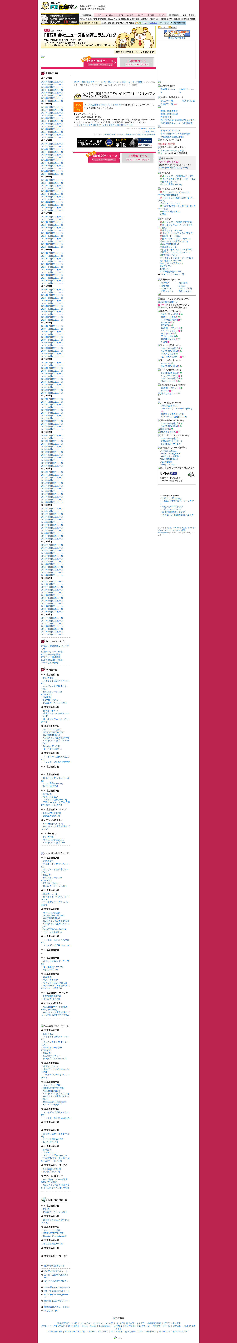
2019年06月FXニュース (52, 342)
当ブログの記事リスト (54, 1265)
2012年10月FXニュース (52, 587)
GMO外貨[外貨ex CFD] (170, 271)
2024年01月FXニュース (52, 174)
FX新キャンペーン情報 (52, 652)
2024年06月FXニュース (52, 160)
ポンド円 (140, 15)
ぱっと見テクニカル (141, 23)
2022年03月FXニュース (52, 241)
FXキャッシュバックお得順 (171, 150)
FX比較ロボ (153, 23)
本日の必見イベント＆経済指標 (175, 133)
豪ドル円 (151, 15)
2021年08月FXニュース (52, 264)
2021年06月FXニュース (52, 269)
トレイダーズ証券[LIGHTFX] (56, 762)
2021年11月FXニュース (52, 256)
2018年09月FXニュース (52, 371)
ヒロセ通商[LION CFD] (170, 260)
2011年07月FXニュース (52, 631)
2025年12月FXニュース (52, 107)
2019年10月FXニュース (52, 331)
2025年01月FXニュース (52, 137)
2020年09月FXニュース (52, 298)
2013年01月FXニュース (52, 575)
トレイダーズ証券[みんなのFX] (173, 167)
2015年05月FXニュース (52, 491)
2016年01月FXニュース (52, 466)
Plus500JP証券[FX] (170, 211)
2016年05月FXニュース (52, 455)
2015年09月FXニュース (52, 480)
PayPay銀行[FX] (50, 786)
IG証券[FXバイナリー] (171, 441)
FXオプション (154, 19)
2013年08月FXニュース (52, 556)
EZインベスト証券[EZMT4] (174, 416)
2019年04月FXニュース (52, 348)
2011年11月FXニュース (52, 621)
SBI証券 (47, 697)
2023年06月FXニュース (52, 196)
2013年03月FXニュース (52, 570)
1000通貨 (183, 283)
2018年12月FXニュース (52, 362)
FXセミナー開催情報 (50, 657)
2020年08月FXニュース (52, 300)
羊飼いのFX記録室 (169, 114)
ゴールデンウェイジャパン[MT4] (176, 408)
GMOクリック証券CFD (54, 842)
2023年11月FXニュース (52, 183)
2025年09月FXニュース (52, 115)
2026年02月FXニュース (52, 98)
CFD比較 (111, 23)
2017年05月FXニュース (52, 418)
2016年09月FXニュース (52, 444)
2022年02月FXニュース (52, 244)
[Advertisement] (157, 7)
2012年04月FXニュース (52, 603)
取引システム (185, 291)
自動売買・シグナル (166, 19)
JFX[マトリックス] (170, 203)
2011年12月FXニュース (52, 618)
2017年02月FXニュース (52, 426)
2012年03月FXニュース (52, 606)
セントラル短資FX (135, 82)
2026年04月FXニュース (52, 93)
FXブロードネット (51, 700)
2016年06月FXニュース (52, 452)
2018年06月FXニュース (52, 379)
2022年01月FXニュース (52, 247)
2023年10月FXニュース (52, 186)
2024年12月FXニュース (52, 144)
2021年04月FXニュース (52, 275)
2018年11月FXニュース (52, 365)
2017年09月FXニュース (52, 407)
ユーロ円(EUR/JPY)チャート (57, 1287)
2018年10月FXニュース (52, 368)
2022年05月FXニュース (52, 236)
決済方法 (165, 283)
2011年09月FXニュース (52, 626)
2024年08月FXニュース (52, 155)
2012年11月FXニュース (52, 584)
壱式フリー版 (167, 104)
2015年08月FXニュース (52, 483)
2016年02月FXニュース (52, 463)
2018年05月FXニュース (52, 382)
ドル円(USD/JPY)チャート (56, 1271)
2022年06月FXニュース (52, 233)
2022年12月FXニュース (52, 216)
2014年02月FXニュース (52, 536)
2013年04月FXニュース (52, 567)
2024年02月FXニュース (52, 171)
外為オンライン (50, 710)
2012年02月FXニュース (52, 609)
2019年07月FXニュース (52, 340)
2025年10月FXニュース (52, 113)
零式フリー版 (167, 101)
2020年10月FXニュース (52, 295)
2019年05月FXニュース (52, 345)
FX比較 (103, 23)
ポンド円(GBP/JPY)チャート (57, 1291)
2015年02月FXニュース (52, 499)
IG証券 (46, 1209)
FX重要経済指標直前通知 (172, 136)
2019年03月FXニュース (52, 351)
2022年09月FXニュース (52, 225)
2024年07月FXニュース (52, 157)
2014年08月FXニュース (52, 519)
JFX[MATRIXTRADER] (53, 732)
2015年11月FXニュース (52, 475)
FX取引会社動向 (85, 23)
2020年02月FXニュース (52, 317)
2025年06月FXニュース (52, 124)
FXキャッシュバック (165, 23)
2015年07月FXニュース (52, 486)
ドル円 (99, 15)
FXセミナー (95, 23)
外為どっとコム (169, 181)
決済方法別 (144, 19)
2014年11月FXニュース (52, 511)
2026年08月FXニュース (52, 82)
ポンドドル (119, 15)
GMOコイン (165, 266)
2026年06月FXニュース (52, 87)
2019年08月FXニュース (52, 337)
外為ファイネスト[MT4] (172, 414)
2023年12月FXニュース (52, 180)
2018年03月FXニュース (52, 387)
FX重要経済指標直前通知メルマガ (178, 515)
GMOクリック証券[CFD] (171, 263)
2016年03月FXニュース (52, 460)
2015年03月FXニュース (52, 497)
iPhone (182, 286)
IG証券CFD (48, 837)
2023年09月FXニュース (52, 188)
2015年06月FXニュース (52, 488)
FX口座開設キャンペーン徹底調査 (177, 123)
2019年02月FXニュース (52, 353)
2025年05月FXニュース (52, 126)
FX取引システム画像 (188, 19)
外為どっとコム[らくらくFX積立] (177, 233)
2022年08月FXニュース (52, 227)
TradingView (162, 532)
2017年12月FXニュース (52, 399)
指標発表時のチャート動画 (56, 1307)
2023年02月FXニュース (52, 207)
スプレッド (83, 19)
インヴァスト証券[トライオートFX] (178, 179)
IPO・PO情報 (129, 23)
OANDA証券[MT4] (169, 406)
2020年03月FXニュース (52, 314)
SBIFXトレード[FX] (171, 236)
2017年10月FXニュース (52, 404)
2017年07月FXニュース (52, 413)
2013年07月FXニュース (52, 559)
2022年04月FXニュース (52, 238)
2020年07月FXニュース (52, 303)
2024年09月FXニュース (52, 152)
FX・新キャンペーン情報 (115, 82)
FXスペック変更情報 (50, 654)
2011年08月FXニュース (52, 629)
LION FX (165, 325)
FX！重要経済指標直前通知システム (178, 120)
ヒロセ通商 (167, 462)
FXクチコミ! (164, 1331)
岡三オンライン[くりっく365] (176, 252)
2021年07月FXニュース (52, 267)
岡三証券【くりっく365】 (55, 703)
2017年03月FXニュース (52, 424)
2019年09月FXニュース (52, 334)
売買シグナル (167, 291)
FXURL (143, 128)
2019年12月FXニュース (52, 326)
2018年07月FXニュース (52, 376)
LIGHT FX (165, 322)
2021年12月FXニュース (52, 253)
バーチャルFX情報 (49, 662)
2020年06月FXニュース (52, 306)
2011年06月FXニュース (52, 634)
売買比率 (177, 19)
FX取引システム (51, 1310)
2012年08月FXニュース (52, 592)
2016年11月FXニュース (52, 438)
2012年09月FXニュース (52, 590)
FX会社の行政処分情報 (52, 660)
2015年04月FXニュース (52, 494)
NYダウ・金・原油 (188, 15)
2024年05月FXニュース (52, 163)
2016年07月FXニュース (52, 449)
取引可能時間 (102, 19)
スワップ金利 (92, 19)
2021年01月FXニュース (52, 283)
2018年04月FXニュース (52, 384)
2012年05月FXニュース (52, 601)
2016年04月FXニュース (52, 457)
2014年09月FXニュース (52, 517)
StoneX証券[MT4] (51, 746)
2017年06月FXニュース (52, 415)
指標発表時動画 (173, 15)
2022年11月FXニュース (52, 219)
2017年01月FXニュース (52, 429)
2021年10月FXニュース (52, 258)
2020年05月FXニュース (52, 309)
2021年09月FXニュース (52, 261)
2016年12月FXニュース (52, 435)
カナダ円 (161, 15)
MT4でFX (136, 19)
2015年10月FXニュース (52, 477)
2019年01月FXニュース (52, 356)
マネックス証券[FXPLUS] (55, 799)
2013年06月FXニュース (52, 561)
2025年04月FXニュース (52, 129)
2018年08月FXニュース (52, 373)
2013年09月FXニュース (52, 553)
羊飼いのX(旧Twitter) (171, 498)
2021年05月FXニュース (52, 272)
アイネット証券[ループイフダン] (177, 258)
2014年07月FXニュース (52, 522)
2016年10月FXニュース (52, 441)
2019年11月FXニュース (52, 329)
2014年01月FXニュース (52, 539)
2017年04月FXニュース (52, 421)
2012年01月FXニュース (52, 611)
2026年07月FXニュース (52, 84)
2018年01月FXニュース (52, 393)
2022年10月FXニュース (52, 222)
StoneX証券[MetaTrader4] (54, 929)
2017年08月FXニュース (52, 410)
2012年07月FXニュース (52, 595)
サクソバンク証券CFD (53, 840)
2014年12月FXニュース (52, 508)
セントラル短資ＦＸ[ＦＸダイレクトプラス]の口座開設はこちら (104, 125)
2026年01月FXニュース (52, 101)
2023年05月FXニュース (52, 199)
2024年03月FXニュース (52, 168)
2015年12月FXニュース (52, 472)
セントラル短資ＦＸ (52, 749)
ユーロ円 (130, 15)
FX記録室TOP (86, 15)
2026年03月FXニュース (52, 95)
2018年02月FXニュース (52, 390)
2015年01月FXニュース (52, 502)
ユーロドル (109, 15)
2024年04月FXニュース (52, 165)
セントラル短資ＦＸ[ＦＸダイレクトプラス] (102, 105)
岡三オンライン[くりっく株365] (177, 249)
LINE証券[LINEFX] (52, 813)
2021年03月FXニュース (52, 278)
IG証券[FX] (48, 678)
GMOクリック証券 (169, 314)
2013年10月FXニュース (52, 550)
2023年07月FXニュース (52, 194)
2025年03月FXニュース (52, 132)
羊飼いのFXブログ (179, 23)
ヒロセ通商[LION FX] (53, 783)
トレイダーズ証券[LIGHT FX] (178, 222)
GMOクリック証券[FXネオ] (56, 738)
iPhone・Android (114, 19)
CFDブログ (119, 23)
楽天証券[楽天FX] (51, 816)
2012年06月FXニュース (52, 598)
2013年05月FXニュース (52, 564)
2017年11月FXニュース (52, 402)
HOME (76, 82)
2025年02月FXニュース (52, 134)
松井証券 (47, 794)
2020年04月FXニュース (52, 311)
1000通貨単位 (126, 19)
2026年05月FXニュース (52, 90)
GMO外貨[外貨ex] (51, 735)
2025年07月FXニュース (52, 121)
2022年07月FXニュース (52, 230)
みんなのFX (166, 333)
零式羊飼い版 (188, 101)
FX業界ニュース (98, 38)
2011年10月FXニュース (52, 623)
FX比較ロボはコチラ (167, 302)
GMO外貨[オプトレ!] (53, 823)
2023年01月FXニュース (52, 210)
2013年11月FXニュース (52, 548)
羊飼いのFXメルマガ (170, 130)
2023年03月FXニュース (52, 205)
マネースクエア (50, 797)
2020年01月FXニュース (52, 320)
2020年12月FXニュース (52, 289)
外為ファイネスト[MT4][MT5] (176, 238)
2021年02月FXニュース (52, 280)
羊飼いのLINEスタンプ (172, 506)
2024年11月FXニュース (52, 146)
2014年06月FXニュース (52, 525)
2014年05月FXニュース (52, 528)
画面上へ (152, 128)
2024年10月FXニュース (52, 149)
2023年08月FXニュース (52, 191)
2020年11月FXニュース (52, 292)
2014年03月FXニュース (52, 533)
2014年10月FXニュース (52, 514)
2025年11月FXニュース (52, 110)
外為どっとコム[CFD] (172, 230)
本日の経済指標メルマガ (173, 512)
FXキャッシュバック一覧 (172, 274)
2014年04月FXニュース (52, 530)
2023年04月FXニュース (52, 202)
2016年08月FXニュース (52, 446)
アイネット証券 (168, 336)
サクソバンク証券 (51, 729)
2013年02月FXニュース (52, 572)
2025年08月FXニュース (52, 118)
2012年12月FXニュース (52, 581)
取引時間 (165, 286)
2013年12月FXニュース (52, 545)
